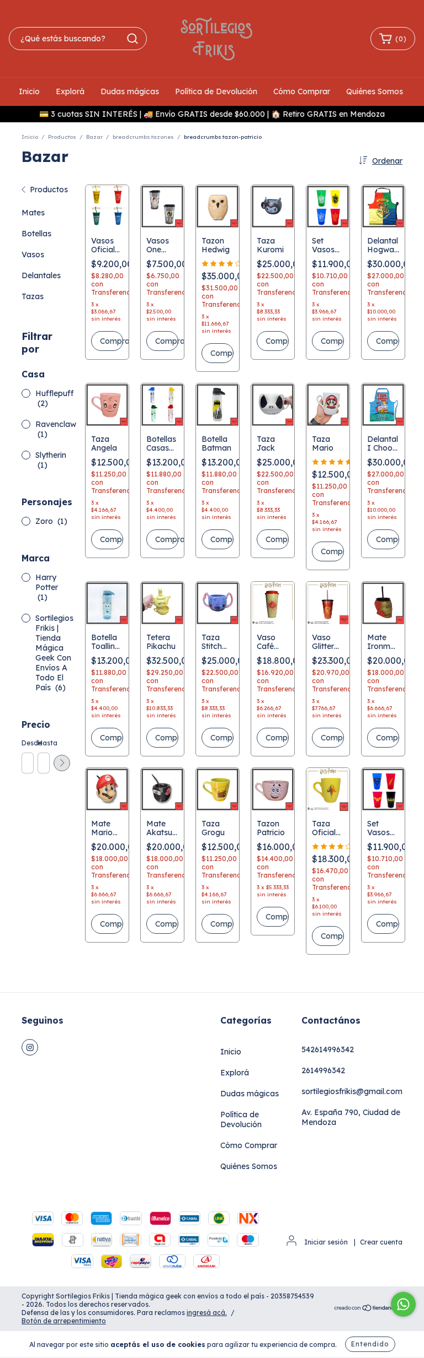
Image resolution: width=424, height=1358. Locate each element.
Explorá (70, 91)
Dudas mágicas (129, 91)
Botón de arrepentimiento (64, 1321)
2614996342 (323, 1070)
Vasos (33, 254)
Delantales (41, 275)
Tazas (33, 296)
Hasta (43, 743)
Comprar (111, 341)
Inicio (29, 91)
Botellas (36, 234)
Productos (62, 136)
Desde (27, 743)
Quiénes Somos (374, 91)
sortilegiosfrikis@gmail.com (351, 1091)
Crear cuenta (381, 1242)
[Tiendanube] (367, 1309)
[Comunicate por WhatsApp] (403, 1304)
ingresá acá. (207, 1312)
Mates (33, 213)
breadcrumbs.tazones (143, 136)
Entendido (370, 1344)
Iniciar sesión (326, 1242)
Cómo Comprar (301, 91)
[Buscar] (132, 38)
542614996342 (327, 1049)
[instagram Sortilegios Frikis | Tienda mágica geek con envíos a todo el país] (30, 1047)
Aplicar (62, 763)
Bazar (94, 136)
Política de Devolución (216, 91)
